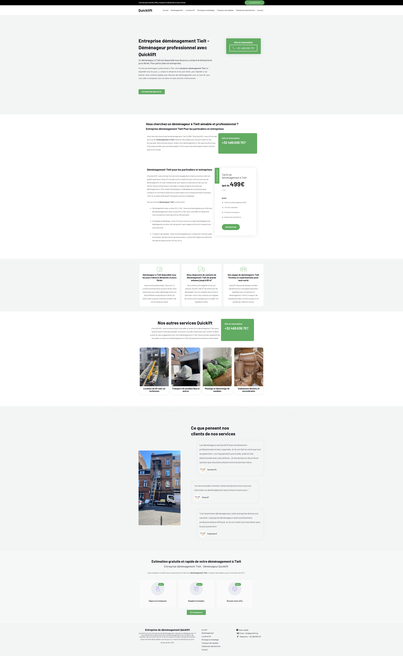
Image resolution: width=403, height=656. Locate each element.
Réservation (230, 227)
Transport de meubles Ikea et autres (186, 389)
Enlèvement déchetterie (245, 10)
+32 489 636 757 (234, 143)
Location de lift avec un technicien (154, 389)
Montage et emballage (205, 10)
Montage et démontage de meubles (217, 389)
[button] (254, 2)
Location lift (190, 10)
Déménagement (177, 10)
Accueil (165, 10)
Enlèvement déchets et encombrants (249, 389)
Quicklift (145, 10)
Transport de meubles (225, 10)
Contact (260, 10)
